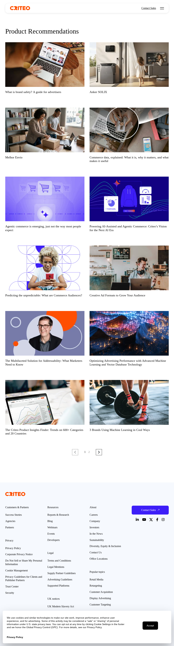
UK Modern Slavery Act (60, 606)
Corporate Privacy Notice (19, 554)
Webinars (52, 527)
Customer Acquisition (101, 591)
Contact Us (96, 552)
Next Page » (99, 452)
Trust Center (12, 586)
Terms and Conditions (59, 560)
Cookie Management (16, 570)
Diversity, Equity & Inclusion (105, 546)
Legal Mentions (55, 566)
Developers (53, 540)
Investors (94, 527)
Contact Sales (148, 8)
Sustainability (97, 540)
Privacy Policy (13, 548)
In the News (96, 533)
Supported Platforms (58, 585)
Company (95, 521)
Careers (94, 514)
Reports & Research (58, 514)
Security (9, 592)
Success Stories (13, 514)
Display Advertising (100, 598)
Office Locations (99, 558)
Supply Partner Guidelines (61, 573)
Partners (9, 527)
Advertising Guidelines (59, 579)
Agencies (10, 521)
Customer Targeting (100, 604)
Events (51, 533)
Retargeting (96, 585)
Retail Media (96, 579)
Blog (50, 521)
